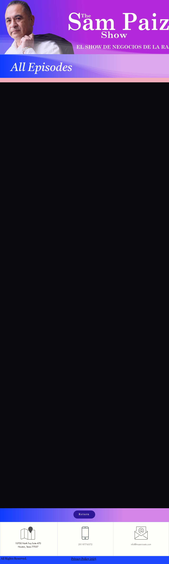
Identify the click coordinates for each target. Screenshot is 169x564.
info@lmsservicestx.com (141, 544)
